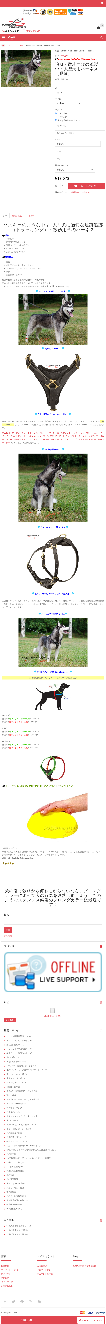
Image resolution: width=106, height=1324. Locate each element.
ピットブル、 (65, 436)
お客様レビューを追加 (80, 192)
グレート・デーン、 (48, 433)
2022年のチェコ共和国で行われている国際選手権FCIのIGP (31, 1150)
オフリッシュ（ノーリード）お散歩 (21, 1116)
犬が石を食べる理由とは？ (18, 1183)
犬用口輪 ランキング (16, 1137)
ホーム (3, 45)
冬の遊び (10, 1175)
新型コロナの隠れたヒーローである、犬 (23, 1145)
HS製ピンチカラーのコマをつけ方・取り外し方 (26, 1070)
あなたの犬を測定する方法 (84, 1266)
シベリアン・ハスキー (15, 45)
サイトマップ (7, 1282)
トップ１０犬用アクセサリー (19, 1040)
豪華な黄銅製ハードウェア (69, 120)
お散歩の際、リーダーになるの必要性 (22, 1099)
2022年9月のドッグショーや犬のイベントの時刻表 (28, 1158)
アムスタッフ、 (9, 433)
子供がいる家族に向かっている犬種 (21, 1091)
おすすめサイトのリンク (17, 1082)
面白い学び (11, 1095)
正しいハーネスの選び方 (17, 1074)
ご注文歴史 (42, 1266)
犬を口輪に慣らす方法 (16, 1061)
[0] (98, 29)
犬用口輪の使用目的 (15, 1171)
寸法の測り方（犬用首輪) (17, 1230)
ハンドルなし (63, 113)
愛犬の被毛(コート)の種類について (21, 1124)
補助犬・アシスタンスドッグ (19, 1141)
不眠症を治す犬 (13, 1087)
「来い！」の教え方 (15, 1162)
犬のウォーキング (14, 1108)
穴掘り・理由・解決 (15, 1188)
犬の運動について (14, 1209)
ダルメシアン (16, 436)
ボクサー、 (46, 439)
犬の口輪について (14, 1057)
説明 (5, 216)
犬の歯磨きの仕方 (14, 1133)
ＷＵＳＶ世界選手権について (19, 1036)
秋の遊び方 (11, 1192)
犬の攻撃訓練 (12, 1179)
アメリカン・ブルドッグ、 (27, 433)
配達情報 (5, 1266)
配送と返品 (17, 216)
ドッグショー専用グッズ (17, 1103)
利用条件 (5, 1278)
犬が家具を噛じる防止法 (17, 1200)
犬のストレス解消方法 (16, 1196)
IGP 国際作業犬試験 (14, 1167)
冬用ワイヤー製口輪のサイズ (19, 1053)
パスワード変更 (44, 1270)
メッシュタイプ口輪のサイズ (19, 1049)
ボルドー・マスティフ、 (62, 439)
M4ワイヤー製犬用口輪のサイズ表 (21, 1066)
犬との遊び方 (12, 1120)
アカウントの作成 (45, 1274)
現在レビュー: (61, 192)
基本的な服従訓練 (14, 1204)
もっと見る (10, 1020)
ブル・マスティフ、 (91, 436)
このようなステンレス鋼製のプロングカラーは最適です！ (53, 900)
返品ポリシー (7, 1274)
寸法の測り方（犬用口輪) (17, 1234)
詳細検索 (8, 936)
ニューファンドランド (47, 436)
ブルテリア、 (76, 436)
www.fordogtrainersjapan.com (16, 1316)
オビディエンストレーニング (19, 1129)
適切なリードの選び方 (16, 1078)
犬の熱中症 (11, 1154)
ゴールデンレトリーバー (68, 433)
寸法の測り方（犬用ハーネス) (19, 1226)
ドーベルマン (29, 436)
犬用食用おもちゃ (14, 1112)
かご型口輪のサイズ (15, 1045)
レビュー (30, 216)
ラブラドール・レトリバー (84, 439)
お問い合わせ (32, 30)
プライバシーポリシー (11, 1270)
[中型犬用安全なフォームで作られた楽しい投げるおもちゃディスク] (53, 815)
